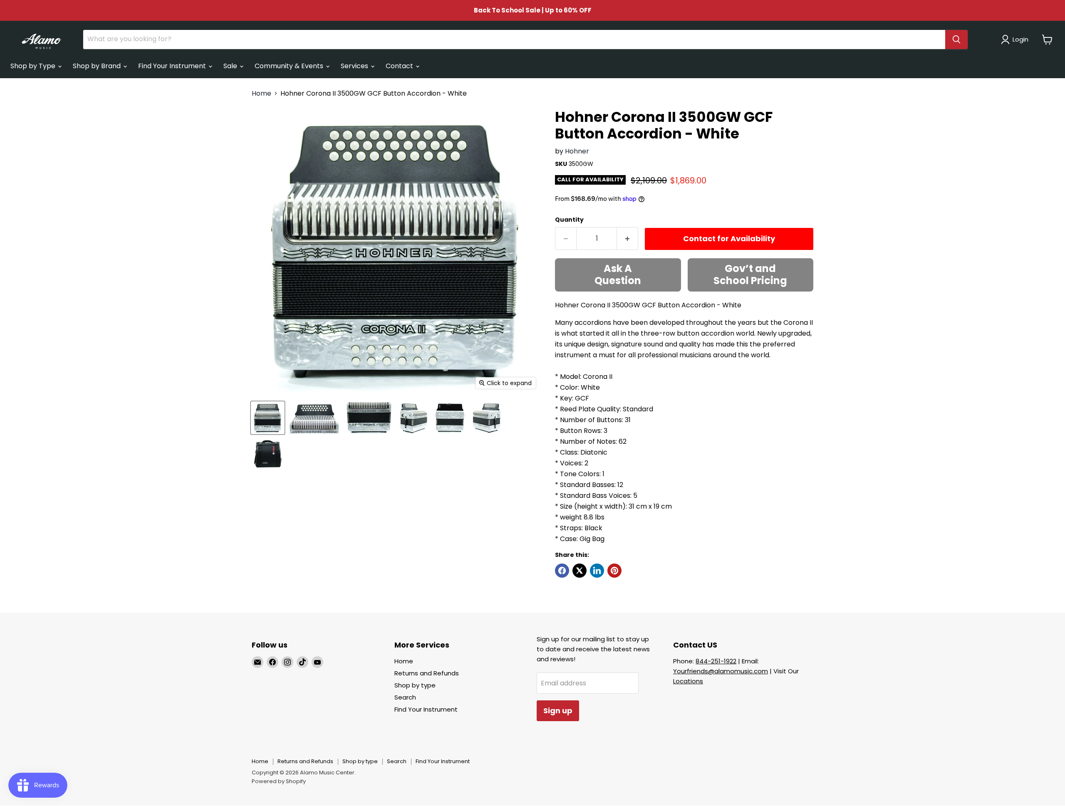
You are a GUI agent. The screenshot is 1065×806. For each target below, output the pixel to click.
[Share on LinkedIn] (597, 571)
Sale (231, 66)
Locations (688, 681)
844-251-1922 (716, 661)
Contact (400, 66)
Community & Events (290, 66)
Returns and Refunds (426, 673)
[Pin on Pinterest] (614, 571)
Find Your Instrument (173, 66)
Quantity (569, 219)
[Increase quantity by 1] (627, 238)
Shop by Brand (97, 66)
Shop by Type (33, 66)
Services (355, 66)
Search (405, 697)
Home (261, 93)
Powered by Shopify (279, 781)
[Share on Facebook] (562, 571)
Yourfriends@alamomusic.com (720, 671)
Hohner (577, 151)
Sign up (557, 710)
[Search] (956, 39)
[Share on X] (579, 571)
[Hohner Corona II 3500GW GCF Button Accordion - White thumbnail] (268, 417)
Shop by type (415, 685)
